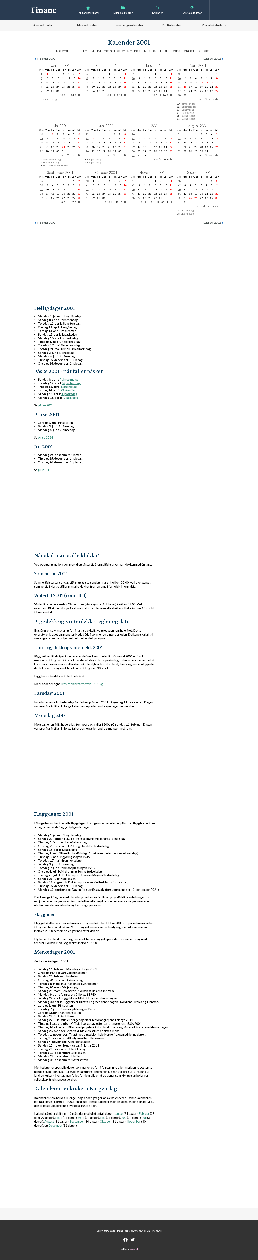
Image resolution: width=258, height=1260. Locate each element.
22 (41, 151)
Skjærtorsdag (71, 383)
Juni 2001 (106, 125)
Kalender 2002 (212, 58)
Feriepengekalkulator (129, 25)
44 (87, 197)
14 (179, 78)
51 (179, 193)
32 (179, 138)
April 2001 (198, 65)
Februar (144, 1113)
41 (87, 185)
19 (41, 138)
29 (133, 146)
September (77, 1121)
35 (179, 151)
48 (133, 197)
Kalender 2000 (46, 58)
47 (133, 193)
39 (41, 197)
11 (133, 82)
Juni (123, 1117)
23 (87, 138)
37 (41, 189)
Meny (223, 10)
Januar (118, 1113)
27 (133, 138)
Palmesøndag (69, 379)
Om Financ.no (154, 1230)
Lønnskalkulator (42, 25)
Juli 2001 (152, 125)
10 (133, 78)
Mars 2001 (152, 65)
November (134, 1121)
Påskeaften (68, 390)
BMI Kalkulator (171, 25)
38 (41, 193)
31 (133, 155)
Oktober (105, 1121)
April (81, 1117)
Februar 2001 (106, 65)
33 (179, 142)
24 (87, 142)
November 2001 (152, 172)
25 (87, 146)
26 (87, 151)
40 (87, 180)
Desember (55, 1125)
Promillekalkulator (214, 25)
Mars (58, 1117)
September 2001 (60, 172)
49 (179, 185)
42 (87, 189)
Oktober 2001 (106, 172)
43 (87, 193)
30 (133, 151)
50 (179, 189)
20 (41, 142)
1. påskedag (69, 394)
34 (179, 146)
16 (179, 86)
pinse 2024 (45, 437)
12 (133, 86)
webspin (134, 1249)
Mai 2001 (60, 125)
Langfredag (69, 386)
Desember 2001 (198, 172)
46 (133, 189)
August (49, 1121)
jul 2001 (43, 470)
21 (41, 146)
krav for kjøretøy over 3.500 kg (82, 684)
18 (179, 95)
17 (179, 90)
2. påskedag (70, 397)
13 (133, 90)
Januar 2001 (60, 65)
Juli (144, 1117)
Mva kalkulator (87, 25)
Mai (102, 1117)
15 (179, 82)
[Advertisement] (129, 265)
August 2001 (198, 125)
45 (133, 185)
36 (41, 185)
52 (179, 197)
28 (133, 142)
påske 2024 (46, 405)
